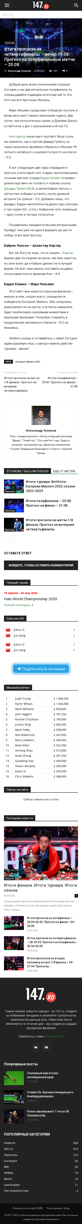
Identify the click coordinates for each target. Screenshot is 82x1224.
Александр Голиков (19, 70)
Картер (68, 253)
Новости (9, 878)
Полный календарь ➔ (18, 605)
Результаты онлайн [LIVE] (28, 1208)
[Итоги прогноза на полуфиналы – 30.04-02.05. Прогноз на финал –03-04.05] (14, 923)
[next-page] (12, 539)
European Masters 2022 (28, 361)
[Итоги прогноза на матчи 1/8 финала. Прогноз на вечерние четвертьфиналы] (14, 525)
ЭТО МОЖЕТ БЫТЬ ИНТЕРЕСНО (27, 471)
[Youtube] (46, 1048)
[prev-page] (6, 539)
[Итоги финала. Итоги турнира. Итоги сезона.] (41, 853)
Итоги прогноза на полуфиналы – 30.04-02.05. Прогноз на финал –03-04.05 (51, 922)
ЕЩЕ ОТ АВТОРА (64, 471)
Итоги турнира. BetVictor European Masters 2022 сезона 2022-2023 (50, 486)
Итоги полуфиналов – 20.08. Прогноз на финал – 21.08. (60, 382)
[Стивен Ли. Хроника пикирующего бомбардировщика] (14, 1097)
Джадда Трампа (15, 188)
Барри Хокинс (50, 178)
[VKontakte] (36, 1048)
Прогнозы (8, 14)
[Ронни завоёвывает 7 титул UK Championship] (14, 1116)
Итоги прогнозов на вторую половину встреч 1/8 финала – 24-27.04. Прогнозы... (50, 962)
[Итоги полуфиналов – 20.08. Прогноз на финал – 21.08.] (14, 505)
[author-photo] (41, 425)
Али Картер (17, 136)
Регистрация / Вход (58, 1208)
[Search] (76, 5)
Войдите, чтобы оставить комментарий (41, 565)
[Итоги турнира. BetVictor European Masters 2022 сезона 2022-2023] (14, 486)
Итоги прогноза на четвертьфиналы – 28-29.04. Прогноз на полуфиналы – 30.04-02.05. (52, 942)
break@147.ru (54, 1036)
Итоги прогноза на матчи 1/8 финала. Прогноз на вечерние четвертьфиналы (21, 384)
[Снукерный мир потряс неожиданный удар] (14, 1078)
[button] (6, 5)
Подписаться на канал (43, 668)
